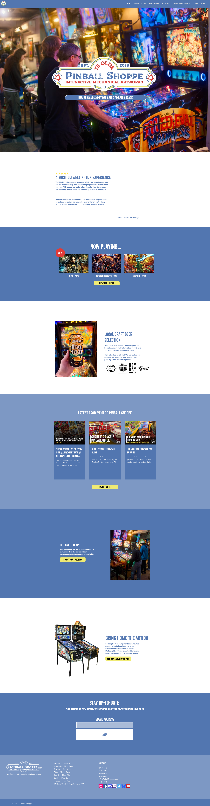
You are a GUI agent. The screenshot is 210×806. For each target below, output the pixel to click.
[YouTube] (128, 786)
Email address (105, 719)
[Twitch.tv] (114, 786)
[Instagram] (101, 786)
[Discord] (110, 786)
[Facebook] (105, 786)
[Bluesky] (124, 786)
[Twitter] (119, 786)
